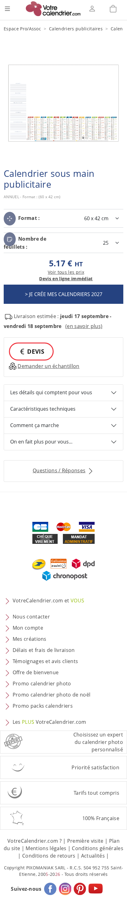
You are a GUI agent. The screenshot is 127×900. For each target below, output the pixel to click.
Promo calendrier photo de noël (52, 694)
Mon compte (28, 627)
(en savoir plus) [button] (83, 326)
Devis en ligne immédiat (65, 279)
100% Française (100, 818)
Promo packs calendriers (43, 705)
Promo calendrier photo (42, 683)
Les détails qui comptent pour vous (51, 392)
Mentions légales (46, 848)
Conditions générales (97, 848)
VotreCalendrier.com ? (34, 840)
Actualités (93, 855)
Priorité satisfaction (95, 767)
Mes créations (30, 639)
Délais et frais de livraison (44, 650)
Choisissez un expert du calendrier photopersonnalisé (98, 742)
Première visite (85, 840)
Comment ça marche (34, 425)
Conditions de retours (49, 855)
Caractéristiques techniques (43, 408)
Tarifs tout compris (96, 792)
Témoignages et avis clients (45, 661)
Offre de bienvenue (36, 672)
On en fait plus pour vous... (41, 441)
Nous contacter (31, 616)
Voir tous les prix (66, 272)
